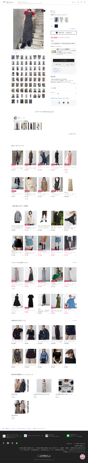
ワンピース (29, 428)
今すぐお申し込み (60, 54)
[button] (28, 30)
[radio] (56, 20)
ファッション (13, 428)
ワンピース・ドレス (21, 428)
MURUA (53, 11)
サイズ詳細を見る (72, 28)
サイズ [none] (52, 26)
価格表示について (57, 68)
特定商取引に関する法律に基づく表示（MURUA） (60, 98)
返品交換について (57, 71)
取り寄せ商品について (58, 70)
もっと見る (73, 83)
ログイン (74, 2)
